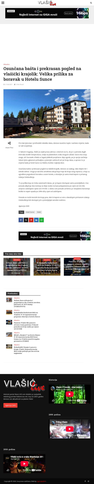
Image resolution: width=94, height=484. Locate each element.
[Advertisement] (47, 44)
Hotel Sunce (30, 212)
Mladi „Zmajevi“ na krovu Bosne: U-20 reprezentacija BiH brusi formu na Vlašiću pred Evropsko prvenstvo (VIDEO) (27, 338)
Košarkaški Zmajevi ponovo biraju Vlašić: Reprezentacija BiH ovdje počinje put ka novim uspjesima (26, 350)
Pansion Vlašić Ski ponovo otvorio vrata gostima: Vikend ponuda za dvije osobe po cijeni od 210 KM (77, 266)
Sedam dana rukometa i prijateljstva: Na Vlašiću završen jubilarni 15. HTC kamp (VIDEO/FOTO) (17, 266)
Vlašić (39, 212)
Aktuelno (6, 64)
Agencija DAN (10, 405)
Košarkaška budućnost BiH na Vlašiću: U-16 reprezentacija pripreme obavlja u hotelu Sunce (47, 266)
